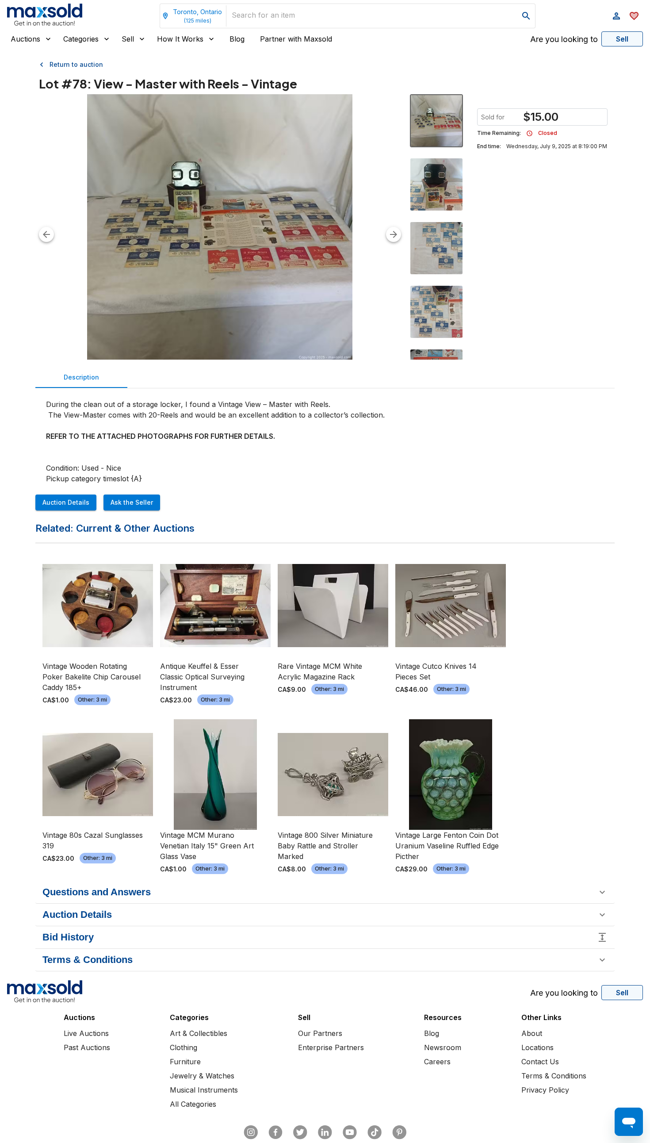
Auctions (25, 39)
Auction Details (65, 502)
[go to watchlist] (634, 16)
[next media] (393, 234)
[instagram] (250, 1132)
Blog (237, 39)
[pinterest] (399, 1132)
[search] (526, 16)
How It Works (180, 39)
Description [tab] (81, 377)
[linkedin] (325, 1132)
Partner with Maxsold (296, 39)
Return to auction (76, 64)
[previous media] (46, 234)
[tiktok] (374, 1132)
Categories (81, 39)
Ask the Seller (132, 502)
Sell (128, 39)
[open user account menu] (616, 16)
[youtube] (349, 1132)
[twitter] (300, 1132)
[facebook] (275, 1132)
